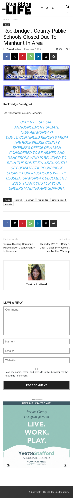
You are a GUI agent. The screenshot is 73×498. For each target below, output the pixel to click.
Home (6, 19)
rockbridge (43, 200)
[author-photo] (36, 272)
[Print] (53, 56)
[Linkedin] (38, 56)
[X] (14, 56)
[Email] (45, 56)
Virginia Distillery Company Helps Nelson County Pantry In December (19, 248)
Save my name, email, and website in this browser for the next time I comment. (36, 374)
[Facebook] (42, 8)
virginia (8, 204)
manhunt (30, 200)
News (15, 19)
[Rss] (52, 8)
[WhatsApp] (30, 56)
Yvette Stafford (14, 49)
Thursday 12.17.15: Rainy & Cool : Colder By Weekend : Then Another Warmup (55, 248)
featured (18, 200)
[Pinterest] (22, 56)
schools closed (59, 200)
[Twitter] (47, 8)
